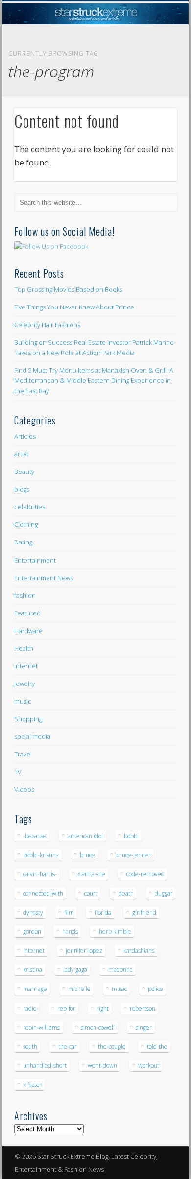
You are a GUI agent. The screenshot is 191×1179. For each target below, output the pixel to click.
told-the (157, 1046)
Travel (23, 754)
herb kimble (115, 931)
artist (21, 453)
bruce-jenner (133, 855)
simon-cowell (98, 1027)
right (102, 1008)
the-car (67, 1046)
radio (29, 1008)
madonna (120, 970)
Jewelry (24, 683)
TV (18, 771)
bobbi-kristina (41, 855)
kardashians (138, 950)
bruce (87, 855)
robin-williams (41, 1027)
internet (26, 665)
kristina (32, 970)
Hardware (28, 630)
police (155, 989)
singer (144, 1027)
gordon (32, 931)
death (126, 893)
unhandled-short (45, 1065)
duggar (164, 893)
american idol (85, 836)
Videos (24, 789)
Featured (27, 613)
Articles (25, 436)
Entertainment (35, 560)
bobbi (131, 836)
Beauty (24, 471)
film (69, 912)
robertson (142, 1008)
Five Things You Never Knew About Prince (74, 307)
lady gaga (75, 970)
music (22, 701)
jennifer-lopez (84, 950)
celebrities (29, 506)
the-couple (112, 1046)
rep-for (66, 1008)
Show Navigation (153, 87)
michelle (79, 989)
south (30, 1046)
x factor (32, 1085)
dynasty (33, 912)
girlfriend (144, 912)
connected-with (43, 893)
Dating (23, 542)
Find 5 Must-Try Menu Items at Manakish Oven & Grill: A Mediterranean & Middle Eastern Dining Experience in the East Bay (93, 380)
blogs (21, 489)
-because (35, 836)
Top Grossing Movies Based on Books (68, 289)
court (90, 893)
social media (32, 736)
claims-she (91, 874)
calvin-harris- (40, 874)
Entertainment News (43, 577)
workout (148, 1065)
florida (103, 912)
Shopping (28, 718)
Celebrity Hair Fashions (47, 324)
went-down (102, 1065)
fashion (25, 595)
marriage (35, 989)
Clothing (26, 524)
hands (70, 931)
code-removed (145, 874)
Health (23, 648)
